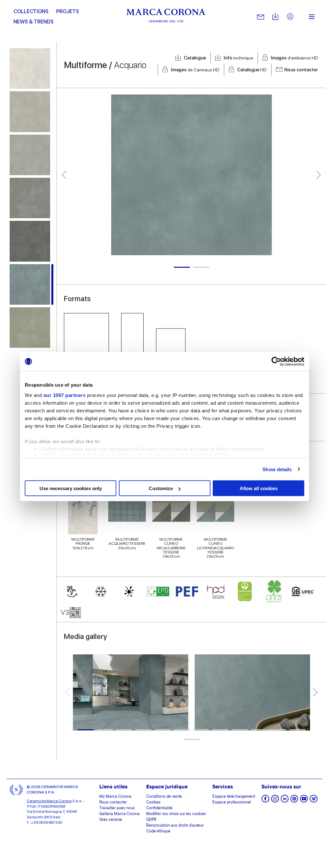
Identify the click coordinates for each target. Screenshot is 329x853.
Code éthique (158, 831)
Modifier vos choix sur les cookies (176, 814)
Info (238, 57)
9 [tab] (240, 729)
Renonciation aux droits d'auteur (175, 825)
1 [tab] (182, 267)
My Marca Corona (115, 797)
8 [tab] (220, 729)
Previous (64, 175)
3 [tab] (124, 729)
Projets (67, 11)
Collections (31, 11)
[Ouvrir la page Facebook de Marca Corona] (265, 801)
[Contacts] (260, 16)
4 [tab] (143, 729)
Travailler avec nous (117, 808)
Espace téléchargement (233, 797)
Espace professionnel (231, 802)
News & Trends (33, 22)
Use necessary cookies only (71, 488)
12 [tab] (297, 729)
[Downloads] (275, 16)
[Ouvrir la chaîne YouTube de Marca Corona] (304, 801)
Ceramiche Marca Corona (49, 801)
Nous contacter (301, 69)
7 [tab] (201, 729)
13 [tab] (191, 739)
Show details (277, 469)
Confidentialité (159, 808)
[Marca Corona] (166, 17)
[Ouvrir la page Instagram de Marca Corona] (275, 801)
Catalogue (195, 57)
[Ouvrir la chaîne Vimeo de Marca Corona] (313, 801)
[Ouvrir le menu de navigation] (311, 16)
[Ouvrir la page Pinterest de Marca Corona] (294, 801)
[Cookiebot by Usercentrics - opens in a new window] (276, 361)
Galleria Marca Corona (119, 814)
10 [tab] (259, 729)
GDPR (151, 820)
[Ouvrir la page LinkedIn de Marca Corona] (285, 801)
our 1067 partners (64, 395)
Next (319, 175)
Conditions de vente (164, 797)
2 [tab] (201, 267)
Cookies (153, 802)
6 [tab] (182, 729)
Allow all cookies (259, 488)
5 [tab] (163, 729)
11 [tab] (278, 729)
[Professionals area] (290, 17)
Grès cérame (110, 820)
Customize (161, 488)
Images (294, 57)
